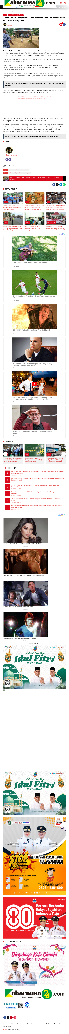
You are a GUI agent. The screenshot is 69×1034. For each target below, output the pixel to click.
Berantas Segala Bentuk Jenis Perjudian (20, 173)
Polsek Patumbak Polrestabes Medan (19, 170)
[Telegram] (60, 184)
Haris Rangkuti (10, 23)
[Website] (9, 159)
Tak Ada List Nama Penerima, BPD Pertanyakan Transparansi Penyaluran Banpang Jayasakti (34, 207)
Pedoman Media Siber (37, 1024)
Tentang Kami (7, 1026)
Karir (55, 1024)
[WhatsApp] (64, 184)
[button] (65, 3)
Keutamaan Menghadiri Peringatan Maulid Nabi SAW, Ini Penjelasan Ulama (34, 459)
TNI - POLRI (21, 14)
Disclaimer (49, 1024)
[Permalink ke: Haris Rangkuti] (5, 24)
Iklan (60, 1024)
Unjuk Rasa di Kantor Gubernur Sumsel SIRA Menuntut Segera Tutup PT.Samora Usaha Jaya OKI (55, 228)
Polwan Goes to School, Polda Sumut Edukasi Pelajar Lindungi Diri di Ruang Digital (12, 207)
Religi (27, 454)
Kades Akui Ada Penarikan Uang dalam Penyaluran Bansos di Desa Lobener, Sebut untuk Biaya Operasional (36, 506)
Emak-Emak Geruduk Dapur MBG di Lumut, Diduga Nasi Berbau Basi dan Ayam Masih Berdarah (35, 492)
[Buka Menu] (61, 3)
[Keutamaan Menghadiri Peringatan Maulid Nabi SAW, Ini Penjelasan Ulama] (34, 450)
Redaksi (5, 1024)
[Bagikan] (64, 24)
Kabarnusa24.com (13, 1029)
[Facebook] (53, 184)
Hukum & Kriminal (13, 14)
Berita (6, 202)
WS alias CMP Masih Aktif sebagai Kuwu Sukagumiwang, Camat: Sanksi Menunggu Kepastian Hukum (35, 486)
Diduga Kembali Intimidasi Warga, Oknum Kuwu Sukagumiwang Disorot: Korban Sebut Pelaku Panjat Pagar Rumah (37, 472)
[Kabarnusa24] (29, 2)
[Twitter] (57, 184)
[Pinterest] (11, 1017)
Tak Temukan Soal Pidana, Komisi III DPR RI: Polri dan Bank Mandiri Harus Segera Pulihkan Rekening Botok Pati (55, 207)
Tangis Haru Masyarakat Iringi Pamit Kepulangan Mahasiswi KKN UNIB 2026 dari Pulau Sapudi (35, 499)
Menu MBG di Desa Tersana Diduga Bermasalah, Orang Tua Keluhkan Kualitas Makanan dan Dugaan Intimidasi (56, 460)
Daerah (5, 14)
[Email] (6, 159)
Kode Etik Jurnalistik (23, 1024)
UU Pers (12, 1024)
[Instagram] (14, 1017)
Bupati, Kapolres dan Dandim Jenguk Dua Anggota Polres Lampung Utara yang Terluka (33, 228)
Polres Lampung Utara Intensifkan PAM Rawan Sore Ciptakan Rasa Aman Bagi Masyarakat (13, 228)
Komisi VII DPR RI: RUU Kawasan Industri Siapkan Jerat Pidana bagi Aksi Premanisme (13, 459)
